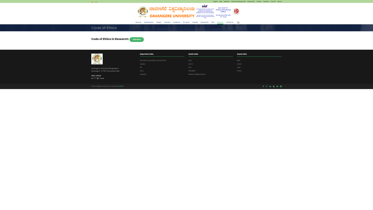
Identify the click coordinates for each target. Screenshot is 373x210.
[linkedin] (270, 86)
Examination (204, 22)
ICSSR (239, 64)
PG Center (186, 22)
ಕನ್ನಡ (220, 1)
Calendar (266, 1)
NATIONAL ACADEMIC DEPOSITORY (153, 60)
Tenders (258, 1)
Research (220, 22)
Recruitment (251, 1)
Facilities (195, 22)
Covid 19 (273, 1)
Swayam (143, 74)
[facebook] (263, 86)
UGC (190, 60)
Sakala (142, 64)
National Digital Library (197, 74)
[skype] (274, 86)
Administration (149, 22)
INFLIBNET (192, 71)
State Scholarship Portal (238, 1)
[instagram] (281, 86)
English (215, 1)
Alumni (280, 1)
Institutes (167, 22)
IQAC (213, 22)
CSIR (238, 67)
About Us (138, 22)
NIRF (238, 60)
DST (189, 67)
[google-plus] (267, 86)
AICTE (190, 64)
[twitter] (277, 86)
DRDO (239, 71)
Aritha (121, 86)
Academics (176, 22)
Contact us (229, 22)
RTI (141, 67)
